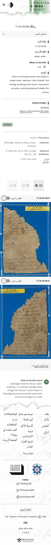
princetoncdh (27, 496)
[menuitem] (46, 419)
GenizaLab (25, 483)
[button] (40, 7)
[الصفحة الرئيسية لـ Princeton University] (25, 540)
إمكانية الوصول (25, 509)
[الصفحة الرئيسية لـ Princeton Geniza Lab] (35, 469)
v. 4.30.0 (25, 532)
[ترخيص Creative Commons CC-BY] (25, 523)
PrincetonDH (27, 490)
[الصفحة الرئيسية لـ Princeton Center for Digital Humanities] (16, 469)
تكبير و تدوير (16, 198)
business (7, 125)
